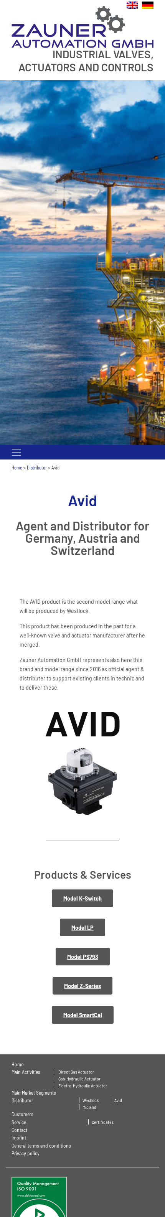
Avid (118, 1100)
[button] (82, 898)
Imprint (19, 1137)
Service (19, 1122)
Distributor (37, 467)
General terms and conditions (41, 1145)
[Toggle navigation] (16, 452)
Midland (89, 1107)
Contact (19, 1129)
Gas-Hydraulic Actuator (79, 1078)
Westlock (90, 1100)
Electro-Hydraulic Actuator (82, 1085)
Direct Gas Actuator (76, 1071)
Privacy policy (26, 1153)
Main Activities (26, 1072)
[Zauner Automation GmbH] (82, 26)
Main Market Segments (34, 1092)
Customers (22, 1114)
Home (17, 467)
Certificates (103, 1122)
